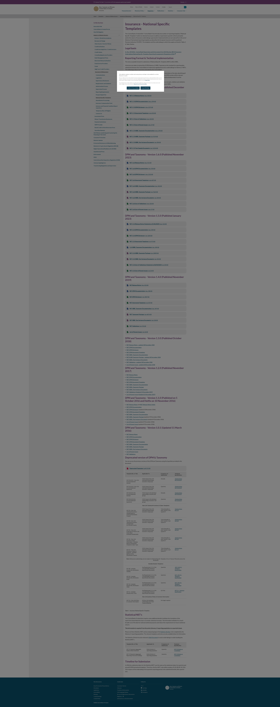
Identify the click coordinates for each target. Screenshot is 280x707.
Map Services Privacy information (140, 84)
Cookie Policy (147, 80)
